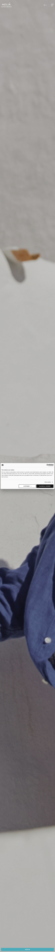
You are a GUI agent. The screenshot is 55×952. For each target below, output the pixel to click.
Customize (26, 486)
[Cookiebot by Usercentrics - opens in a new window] (47, 465)
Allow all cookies (44, 486)
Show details (48, 482)
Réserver (27, 949)
